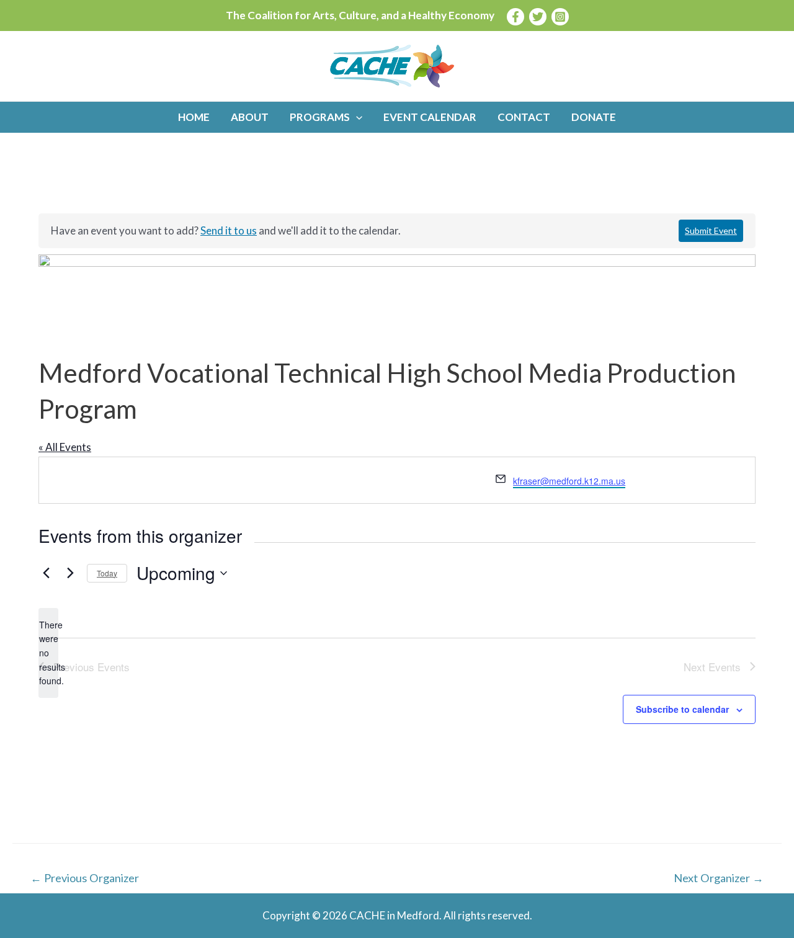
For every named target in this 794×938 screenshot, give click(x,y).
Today (107, 573)
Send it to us (228, 230)
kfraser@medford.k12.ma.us (569, 481)
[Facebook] (515, 16)
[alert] (48, 653)
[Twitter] (537, 16)
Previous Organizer (84, 878)
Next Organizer (719, 878)
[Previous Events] (45, 573)
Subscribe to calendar (682, 709)
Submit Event (711, 230)
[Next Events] (70, 573)
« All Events (64, 446)
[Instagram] (560, 16)
